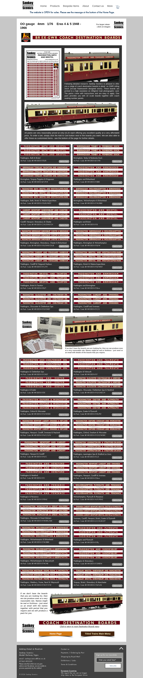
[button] (118, 7)
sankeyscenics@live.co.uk (35, 659)
